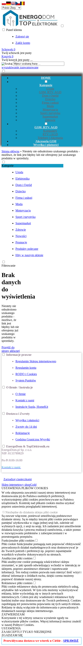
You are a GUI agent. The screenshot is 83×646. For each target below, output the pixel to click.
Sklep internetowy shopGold (19, 484)
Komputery (50, 130)
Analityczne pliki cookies (17, 558)
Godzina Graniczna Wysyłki (32, 439)
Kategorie (8, 165)
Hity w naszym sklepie (29, 255)
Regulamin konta (25, 367)
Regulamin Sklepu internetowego (35, 361)
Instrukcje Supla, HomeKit (31, 406)
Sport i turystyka (50, 113)
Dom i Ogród (50, 95)
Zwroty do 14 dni (26, 426)
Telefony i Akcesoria (50, 137)
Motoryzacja (50, 109)
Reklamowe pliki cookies (17, 583)
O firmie (20, 394)
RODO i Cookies (26, 374)
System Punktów (25, 380)
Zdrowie (50, 120)
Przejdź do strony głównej (11, 349)
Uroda (50, 88)
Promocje (21, 242)
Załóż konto (22, 42)
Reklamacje (22, 433)
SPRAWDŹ (71, 640)
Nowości (20, 236)
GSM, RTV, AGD (50, 92)
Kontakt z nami (24, 400)
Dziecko (50, 99)
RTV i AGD (50, 134)
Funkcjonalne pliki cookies (18, 540)
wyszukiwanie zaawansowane (20, 67)
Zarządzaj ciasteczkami (17, 479)
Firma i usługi (50, 102)
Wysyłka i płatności (27, 420)
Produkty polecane (26, 248)
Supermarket (50, 116)
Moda (50, 106)
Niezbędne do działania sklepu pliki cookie (31, 512)
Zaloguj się (22, 36)
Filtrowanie (8, 265)
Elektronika (22, 178)
